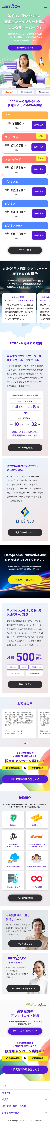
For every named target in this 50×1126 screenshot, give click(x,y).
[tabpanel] (19, 723)
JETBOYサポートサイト (23, 988)
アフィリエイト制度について (25, 1031)
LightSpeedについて (25, 532)
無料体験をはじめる (25, 47)
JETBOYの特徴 (25, 448)
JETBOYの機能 (25, 898)
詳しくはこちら (25, 943)
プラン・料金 (25, 250)
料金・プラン (25, 684)
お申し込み (38, 125)
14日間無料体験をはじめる (25, 779)
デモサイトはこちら (25, 580)
